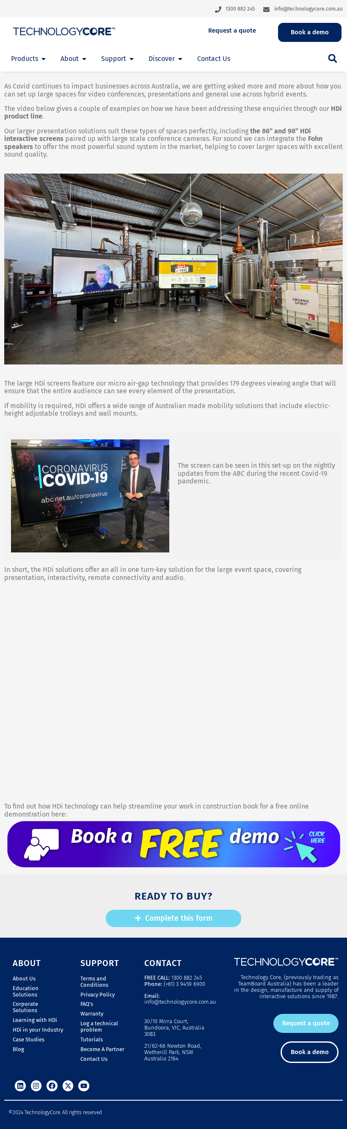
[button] (333, 58)
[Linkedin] (20, 1085)
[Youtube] (83, 1085)
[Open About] (84, 59)
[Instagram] (36, 1085)
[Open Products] (43, 59)
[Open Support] (131, 59)
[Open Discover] (180, 59)
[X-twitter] (68, 1085)
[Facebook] (52, 1085)
